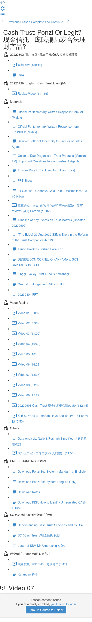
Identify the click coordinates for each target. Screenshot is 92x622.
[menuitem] (2, 10)
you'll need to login (63, 604)
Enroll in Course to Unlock (46, 610)
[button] (2, 4)
